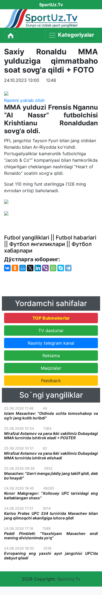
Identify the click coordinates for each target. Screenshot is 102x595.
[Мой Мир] (22, 268)
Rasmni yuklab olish (24, 100)
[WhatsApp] (53, 268)
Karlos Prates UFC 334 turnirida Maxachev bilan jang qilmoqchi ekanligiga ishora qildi (51, 515)
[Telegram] (68, 268)
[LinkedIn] (38, 268)
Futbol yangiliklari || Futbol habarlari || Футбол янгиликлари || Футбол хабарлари (50, 244)
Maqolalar (51, 368)
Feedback (51, 380)
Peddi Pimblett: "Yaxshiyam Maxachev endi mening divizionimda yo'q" (51, 535)
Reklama (51, 355)
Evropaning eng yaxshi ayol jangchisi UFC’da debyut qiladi (51, 555)
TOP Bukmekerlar (51, 318)
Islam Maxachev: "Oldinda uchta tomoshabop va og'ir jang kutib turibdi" (51, 415)
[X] (30, 268)
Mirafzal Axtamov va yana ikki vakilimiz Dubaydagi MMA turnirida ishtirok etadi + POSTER (51, 435)
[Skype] (60, 268)
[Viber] (45, 268)
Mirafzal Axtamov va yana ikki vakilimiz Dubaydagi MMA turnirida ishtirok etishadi (51, 455)
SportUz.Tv (68, 579)
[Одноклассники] (15, 268)
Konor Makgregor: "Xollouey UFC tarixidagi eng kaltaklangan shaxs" (51, 495)
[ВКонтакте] (7, 268)
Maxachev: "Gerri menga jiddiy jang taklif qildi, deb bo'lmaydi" (51, 475)
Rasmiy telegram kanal (51, 343)
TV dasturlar (51, 330)
